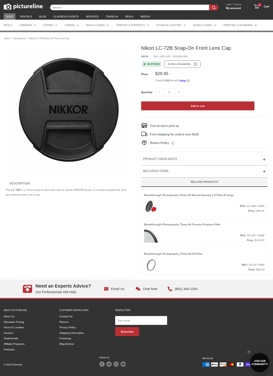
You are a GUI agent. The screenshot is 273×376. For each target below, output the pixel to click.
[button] (259, 362)
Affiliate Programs (14, 343)
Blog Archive (66, 343)
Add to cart (198, 105)
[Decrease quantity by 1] (159, 92)
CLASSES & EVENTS (66, 16)
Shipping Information (71, 332)
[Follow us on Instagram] (116, 364)
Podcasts (9, 349)
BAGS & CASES (95, 25)
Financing (65, 338)
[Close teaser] (249, 352)
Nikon (144, 56)
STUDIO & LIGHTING (169, 25)
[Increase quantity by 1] (179, 92)
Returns (64, 321)
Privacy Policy (67, 327)
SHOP (9, 16)
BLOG (42, 16)
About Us (9, 316)
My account (233, 8)
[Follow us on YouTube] (123, 364)
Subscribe (127, 331)
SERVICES (92, 16)
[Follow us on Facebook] (102, 364)
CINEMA (70, 25)
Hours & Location (14, 327)
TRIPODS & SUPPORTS (130, 25)
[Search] (213, 7)
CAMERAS (25, 25)
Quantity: (147, 92)
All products (19, 38)
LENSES (48, 25)
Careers (8, 332)
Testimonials (11, 338)
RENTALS (26, 16)
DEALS (129, 16)
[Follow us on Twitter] (109, 364)
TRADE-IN (112, 16)
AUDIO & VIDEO (202, 25)
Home (7, 38)
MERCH (145, 16)
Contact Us (65, 316)
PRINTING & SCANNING (238, 25)
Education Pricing (14, 321)
